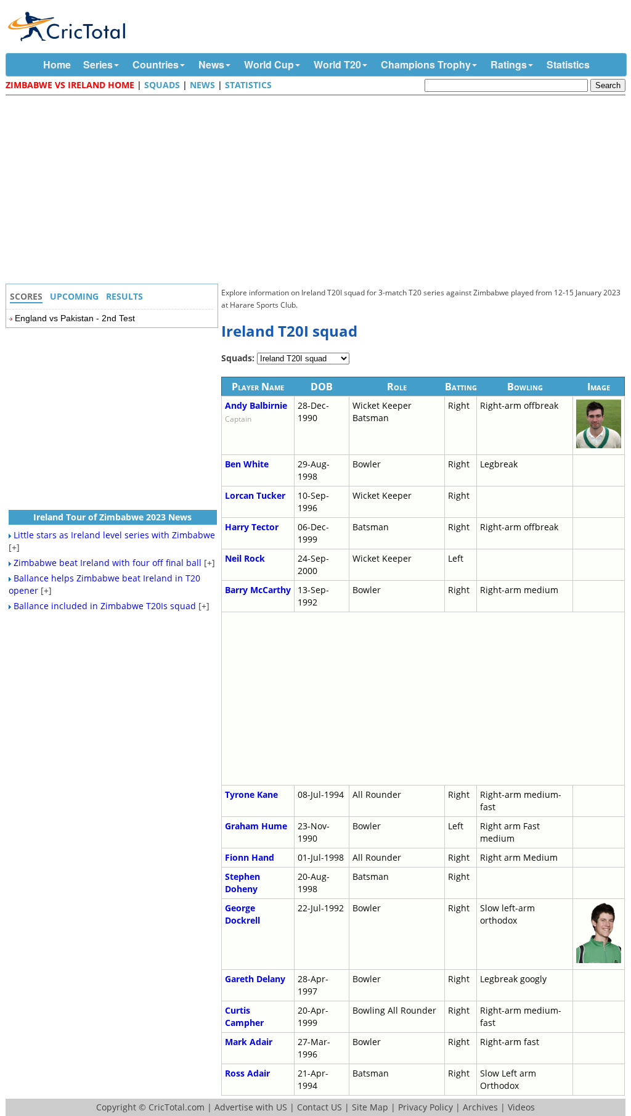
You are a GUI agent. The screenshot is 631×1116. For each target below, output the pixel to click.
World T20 (337, 64)
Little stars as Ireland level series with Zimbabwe (114, 535)
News (211, 64)
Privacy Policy (425, 1107)
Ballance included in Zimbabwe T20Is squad (105, 606)
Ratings (509, 64)
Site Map (370, 1107)
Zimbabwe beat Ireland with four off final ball (108, 562)
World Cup (269, 64)
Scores (26, 296)
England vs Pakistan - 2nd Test (75, 318)
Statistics (568, 64)
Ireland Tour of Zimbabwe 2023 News (112, 517)
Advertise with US (250, 1107)
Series (98, 64)
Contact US (319, 1107)
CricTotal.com (177, 1107)
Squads (162, 85)
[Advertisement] (318, 191)
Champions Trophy (426, 64)
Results (124, 296)
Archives (480, 1107)
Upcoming (74, 296)
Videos (521, 1107)
